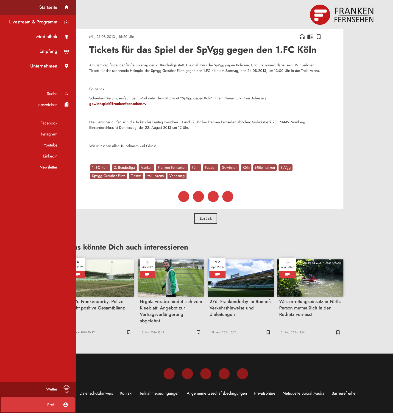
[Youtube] (205, 373)
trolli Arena (155, 175)
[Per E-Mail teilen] (227, 196)
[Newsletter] (242, 373)
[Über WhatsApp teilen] (213, 196)
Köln (246, 167)
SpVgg (285, 167)
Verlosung (177, 175)
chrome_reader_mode (310, 37)
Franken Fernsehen (172, 167)
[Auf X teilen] (198, 196)
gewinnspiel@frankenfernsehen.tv (117, 103)
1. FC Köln (100, 167)
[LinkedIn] (224, 373)
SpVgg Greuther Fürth (108, 175)
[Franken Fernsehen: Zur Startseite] (342, 15)
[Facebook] (169, 373)
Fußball (210, 167)
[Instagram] (187, 373)
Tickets (136, 175)
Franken (146, 167)
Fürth (195, 167)
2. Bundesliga (124, 167)
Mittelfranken (265, 167)
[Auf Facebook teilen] (183, 196)
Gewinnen (229, 167)
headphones (302, 37)
